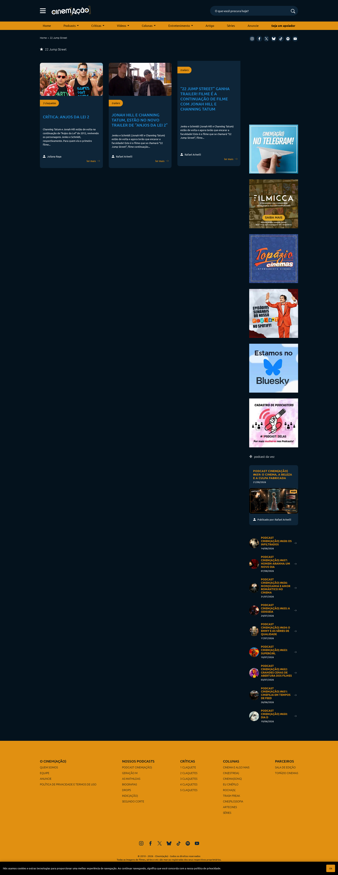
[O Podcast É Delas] (273, 422)
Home (47, 25)
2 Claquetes (188, 773)
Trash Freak (231, 796)
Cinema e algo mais (236, 767)
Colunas (147, 25)
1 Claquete (188, 767)
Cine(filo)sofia (233, 801)
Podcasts (70, 25)
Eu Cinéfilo (230, 784)
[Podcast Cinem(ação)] (273, 313)
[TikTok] (281, 39)
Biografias (129, 784)
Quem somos (49, 767)
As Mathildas (131, 779)
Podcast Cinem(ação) (137, 767)
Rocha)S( (229, 790)
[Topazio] (273, 258)
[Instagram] (252, 39)
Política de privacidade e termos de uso (68, 784)
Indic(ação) (130, 796)
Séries (231, 25)
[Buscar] (293, 11)
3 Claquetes (188, 779)
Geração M (130, 773)
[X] (266, 39)
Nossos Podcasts (138, 761)
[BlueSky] (274, 39)
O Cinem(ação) (53, 761)
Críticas (96, 25)
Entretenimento (179, 25)
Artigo (210, 25)
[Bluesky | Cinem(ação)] (273, 368)
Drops (126, 790)
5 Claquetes (188, 790)
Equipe (44, 773)
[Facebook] (259, 39)
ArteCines (230, 807)
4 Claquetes (188, 784)
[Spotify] (288, 39)
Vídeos (121, 25)
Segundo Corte (133, 801)
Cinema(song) (232, 779)
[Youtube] (295, 39)
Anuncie (253, 25)
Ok (330, 868)
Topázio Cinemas (286, 773)
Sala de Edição (285, 767)
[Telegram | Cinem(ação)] (273, 148)
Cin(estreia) (231, 773)
